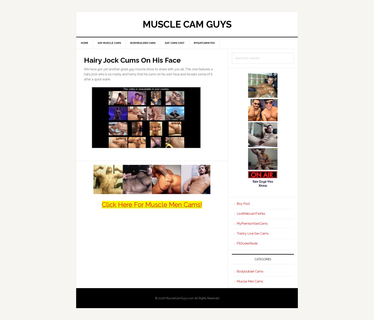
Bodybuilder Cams (250, 271)
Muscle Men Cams (250, 281)
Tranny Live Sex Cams (253, 233)
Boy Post (243, 204)
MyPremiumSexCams (252, 223)
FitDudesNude (247, 243)
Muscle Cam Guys (187, 24)
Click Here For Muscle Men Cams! (152, 204)
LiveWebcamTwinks (251, 213)
